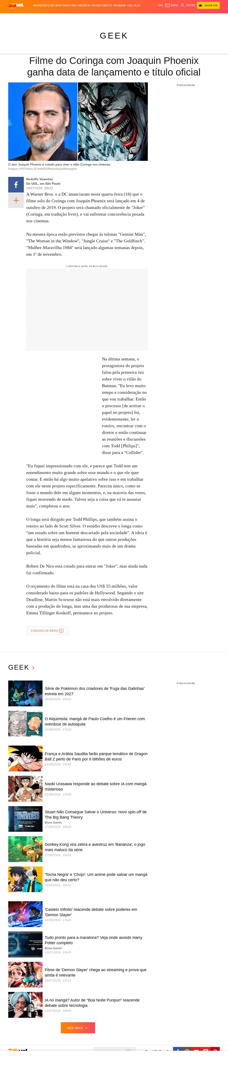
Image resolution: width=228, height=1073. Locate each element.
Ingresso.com (43, 5)
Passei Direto (102, 5)
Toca (200, 17)
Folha (91, 17)
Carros (67, 17)
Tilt (147, 17)
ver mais (75, 1028)
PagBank (119, 5)
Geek (114, 35)
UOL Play (133, 5)
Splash (114, 17)
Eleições (28, 17)
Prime (193, 17)
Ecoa (154, 17)
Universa (126, 17)
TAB (186, 17)
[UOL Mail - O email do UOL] (172, 5)
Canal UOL (166, 17)
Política (54, 17)
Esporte (102, 17)
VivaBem (139, 17)
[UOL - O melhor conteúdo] (16, 5)
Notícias (41, 17)
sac (160, 5)
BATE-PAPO (62, 5)
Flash (17, 17)
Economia (79, 17)
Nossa (178, 17)
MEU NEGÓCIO (81, 5)
